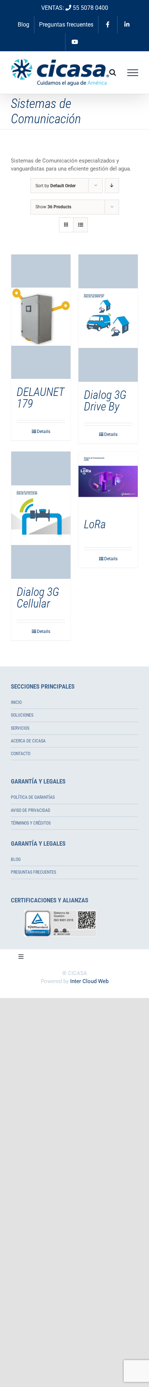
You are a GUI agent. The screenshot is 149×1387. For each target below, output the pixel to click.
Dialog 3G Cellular (38, 597)
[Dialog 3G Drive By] (108, 318)
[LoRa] (108, 481)
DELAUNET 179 (40, 397)
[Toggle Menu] (133, 72)
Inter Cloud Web (89, 981)
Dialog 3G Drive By (105, 400)
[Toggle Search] (112, 72)
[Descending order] (112, 185)
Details (43, 431)
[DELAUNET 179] (41, 316)
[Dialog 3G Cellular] (41, 515)
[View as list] (80, 225)
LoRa (95, 524)
